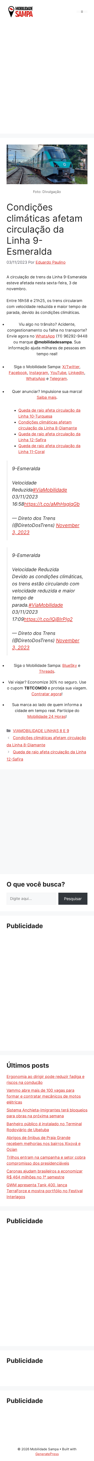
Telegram (58, 378)
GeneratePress (47, 1454)
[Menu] (82, 12)
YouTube (58, 372)
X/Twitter (70, 366)
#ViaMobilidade (50, 490)
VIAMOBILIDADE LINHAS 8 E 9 (41, 730)
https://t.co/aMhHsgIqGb (52, 504)
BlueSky (69, 665)
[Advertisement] (47, 77)
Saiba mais (46, 397)
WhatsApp (45, 336)
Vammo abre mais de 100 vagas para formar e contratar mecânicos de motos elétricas (44, 1096)
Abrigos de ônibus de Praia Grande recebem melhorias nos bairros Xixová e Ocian (43, 1143)
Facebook (18, 372)
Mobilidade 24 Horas (46, 716)
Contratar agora (46, 694)
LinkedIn (76, 372)
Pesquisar (73, 898)
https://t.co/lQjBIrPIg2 (48, 619)
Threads (46, 671)
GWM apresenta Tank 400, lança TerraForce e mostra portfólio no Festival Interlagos (45, 1191)
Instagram (38, 372)
